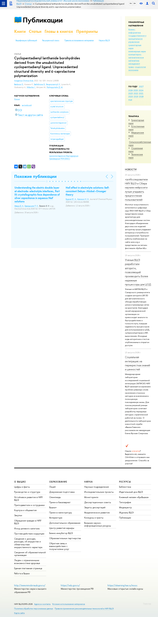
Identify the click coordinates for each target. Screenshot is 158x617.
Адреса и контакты (42, 604)
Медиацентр (125, 507)
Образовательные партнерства (65, 538)
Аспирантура (55, 517)
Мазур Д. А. (19, 206)
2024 (141, 90)
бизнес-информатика (134, 31)
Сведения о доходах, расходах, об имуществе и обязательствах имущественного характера (28, 543)
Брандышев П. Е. (31, 206)
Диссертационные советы (97, 502)
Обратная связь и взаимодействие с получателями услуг (59, 546)
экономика (133, 70)
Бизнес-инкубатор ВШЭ (61, 533)
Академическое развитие (97, 512)
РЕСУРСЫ (125, 481)
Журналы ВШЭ (126, 512)
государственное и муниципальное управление (137, 38)
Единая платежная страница (28, 568)
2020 (130, 96)
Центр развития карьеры (61, 528)
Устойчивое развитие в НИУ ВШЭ (28, 498)
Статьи (35, 31)
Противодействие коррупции (29, 533)
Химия (17, 99)
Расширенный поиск (50, 40)
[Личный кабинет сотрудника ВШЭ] (147, 3)
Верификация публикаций (26, 40)
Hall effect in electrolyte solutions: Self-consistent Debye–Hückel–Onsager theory (87, 191)
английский (27, 105)
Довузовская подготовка (62, 491)
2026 (130, 90)
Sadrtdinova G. (39, 84)
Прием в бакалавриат (60, 502)
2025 (135, 90)
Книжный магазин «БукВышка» (134, 497)
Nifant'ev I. (31, 87)
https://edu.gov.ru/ (70, 585)
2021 (141, 93)
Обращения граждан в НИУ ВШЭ (27, 522)
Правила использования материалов (79, 40)
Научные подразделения (96, 486)
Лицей (52, 486)
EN (135, 3)
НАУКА (88, 481)
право (131, 67)
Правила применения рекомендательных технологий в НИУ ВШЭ (84, 608)
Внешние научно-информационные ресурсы (97, 524)
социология (140, 67)
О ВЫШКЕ (20, 481)
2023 (130, 93)
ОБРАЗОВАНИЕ (58, 481)
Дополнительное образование (64, 522)
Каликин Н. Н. (83, 199)
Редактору (147, 603)
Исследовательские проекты (99, 491)
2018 (141, 96)
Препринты (87, 31)
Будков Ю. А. (71, 199)
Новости (131, 169)
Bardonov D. (18, 84)
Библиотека (125, 486)
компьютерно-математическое (136, 56)
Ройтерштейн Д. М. (55, 87)
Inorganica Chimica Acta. (24, 80)
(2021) (63, 157)
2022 (136, 93)
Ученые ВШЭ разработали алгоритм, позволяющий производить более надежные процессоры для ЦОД (138, 272)
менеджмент (134, 63)
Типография (125, 502)
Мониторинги (91, 497)
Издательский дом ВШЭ (131, 491)
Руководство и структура (27, 491)
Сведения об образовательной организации (30, 554)
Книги (20, 31)
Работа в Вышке (22, 573)
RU (131, 3)
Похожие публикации (35, 176)
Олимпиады (55, 497)
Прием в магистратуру (60, 512)
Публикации (43, 20)
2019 (136, 96)
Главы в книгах (59, 31)
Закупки (18, 515)
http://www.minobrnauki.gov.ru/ (29, 585)
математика (133, 60)
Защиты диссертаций (94, 507)
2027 (141, 86)
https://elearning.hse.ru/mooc (122, 585)
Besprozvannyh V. (53, 84)
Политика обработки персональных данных (33, 608)
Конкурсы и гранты (93, 517)
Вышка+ (53, 507)
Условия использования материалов (68, 604)
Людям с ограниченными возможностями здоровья (27, 561)
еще (130, 99)
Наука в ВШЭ (104, 40)
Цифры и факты (22, 486)
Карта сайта (19, 613)
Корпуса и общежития (25, 510)
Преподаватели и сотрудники (29, 505)
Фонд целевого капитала (27, 528)
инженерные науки (137, 51)
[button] (46, 181)
